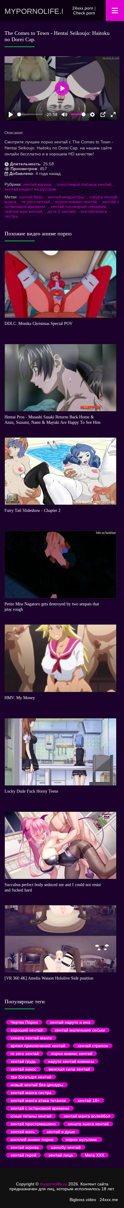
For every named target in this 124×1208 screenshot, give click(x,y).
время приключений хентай (38, 1045)
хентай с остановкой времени (40, 1108)
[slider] (30, 114)
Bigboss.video (83, 1199)
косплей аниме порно (32, 1139)
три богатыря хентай (31, 1077)
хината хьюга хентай (88, 1123)
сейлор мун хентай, (25, 211)
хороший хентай (27, 1030)
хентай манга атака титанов (38, 1100)
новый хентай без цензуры (37, 1084)
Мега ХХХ (94, 1155)
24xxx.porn (82, 8)
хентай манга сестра (31, 1092)
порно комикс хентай (71, 1053)
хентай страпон (92, 1045)
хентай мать (23, 1131)
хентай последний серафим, (80, 206)
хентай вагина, (38, 184)
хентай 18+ (89, 1100)
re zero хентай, (37, 201)
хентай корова (25, 1147)
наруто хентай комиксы (71, 1061)
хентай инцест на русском (30, 189)
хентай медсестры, (67, 196)
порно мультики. (82, 1139)
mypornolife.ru (34, 11)
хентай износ (23, 1069)
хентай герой (23, 1155)
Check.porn (84, 13)
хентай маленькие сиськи (80, 1030)
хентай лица (60, 1155)
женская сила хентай (69, 1069)
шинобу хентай (66, 1147)
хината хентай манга (31, 1037)
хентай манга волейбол (87, 1116)
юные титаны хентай (31, 1116)
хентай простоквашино (33, 1123)
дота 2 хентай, (62, 211)
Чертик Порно (24, 1022)
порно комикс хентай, (77, 201)
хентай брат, (32, 196)
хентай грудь (23, 1061)
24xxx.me (109, 1199)
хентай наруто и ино (70, 1022)
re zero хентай (25, 1053)
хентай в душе (61, 1131)
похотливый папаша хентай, (85, 184)
